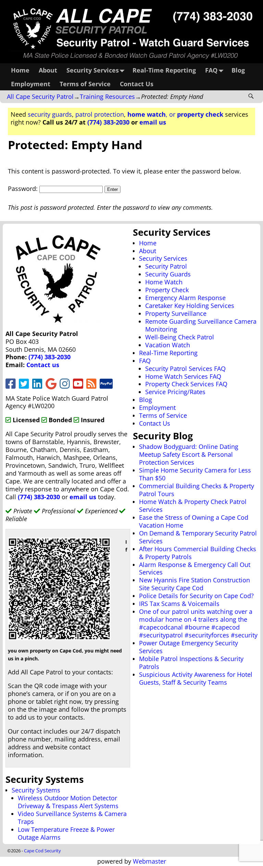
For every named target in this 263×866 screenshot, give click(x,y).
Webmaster (149, 861)
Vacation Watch (167, 345)
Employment (30, 84)
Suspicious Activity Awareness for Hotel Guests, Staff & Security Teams (195, 678)
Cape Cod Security (42, 851)
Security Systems (36, 790)
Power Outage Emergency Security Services (188, 647)
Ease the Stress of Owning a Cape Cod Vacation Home (193, 521)
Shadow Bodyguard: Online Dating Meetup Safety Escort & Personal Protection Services (188, 454)
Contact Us (136, 84)
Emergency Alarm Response (185, 298)
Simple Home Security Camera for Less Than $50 (195, 474)
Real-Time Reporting (164, 70)
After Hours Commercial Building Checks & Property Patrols (197, 553)
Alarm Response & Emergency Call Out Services (194, 568)
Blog (238, 70)
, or (175, 114)
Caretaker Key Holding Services (189, 305)
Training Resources (107, 96)
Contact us (42, 365)
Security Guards (168, 274)
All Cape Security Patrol (40, 96)
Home (20, 70)
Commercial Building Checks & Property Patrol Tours (196, 490)
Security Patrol (166, 266)
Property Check (167, 290)
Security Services (92, 70)
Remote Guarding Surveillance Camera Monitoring (200, 325)
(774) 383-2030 (108, 122)
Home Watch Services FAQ (183, 376)
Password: (23, 188)
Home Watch (164, 282)
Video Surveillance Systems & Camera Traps (72, 818)
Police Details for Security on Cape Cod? (196, 596)
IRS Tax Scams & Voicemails (179, 603)
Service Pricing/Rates (175, 392)
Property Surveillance (175, 313)
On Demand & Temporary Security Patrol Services (198, 537)
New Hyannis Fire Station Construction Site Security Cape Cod (194, 584)
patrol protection (99, 114)
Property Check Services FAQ (186, 384)
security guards (50, 114)
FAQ (211, 70)
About (48, 70)
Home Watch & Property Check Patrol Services (193, 505)
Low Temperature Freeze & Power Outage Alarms (66, 833)
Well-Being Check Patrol (179, 337)
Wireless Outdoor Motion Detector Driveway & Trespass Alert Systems (68, 802)
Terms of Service (85, 84)
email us (152, 122)
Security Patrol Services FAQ (185, 368)
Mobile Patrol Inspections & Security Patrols (191, 663)
